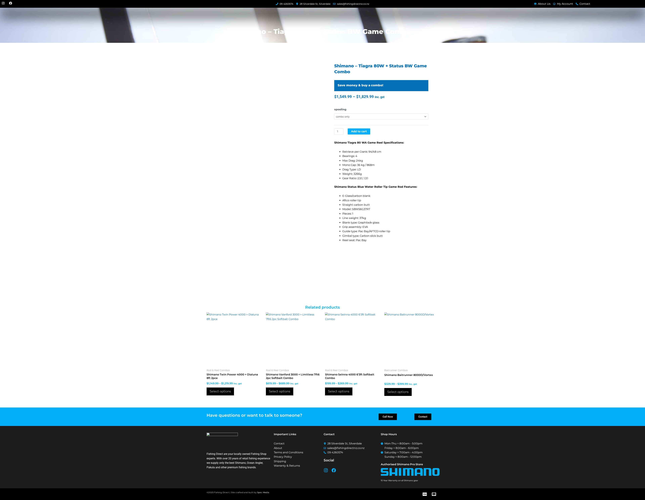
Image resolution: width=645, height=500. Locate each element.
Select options (220, 391)
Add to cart (359, 131)
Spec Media (263, 492)
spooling (340, 109)
